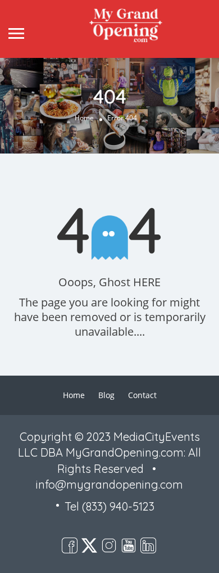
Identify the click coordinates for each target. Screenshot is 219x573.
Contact (142, 395)
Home (84, 118)
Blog (106, 395)
